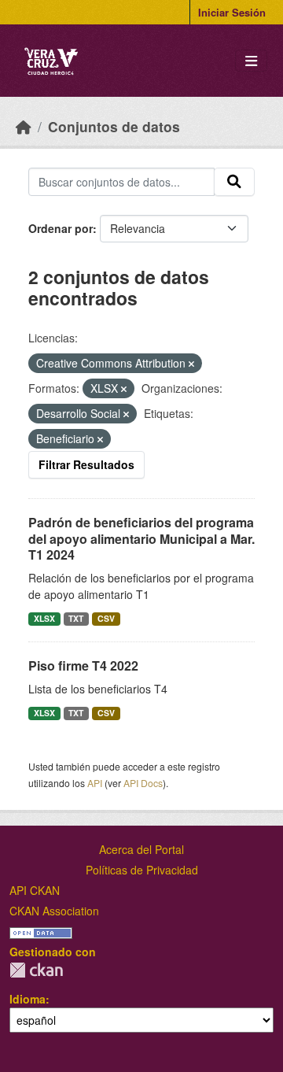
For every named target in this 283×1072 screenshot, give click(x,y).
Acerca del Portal (141, 849)
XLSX (44, 618)
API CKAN (34, 890)
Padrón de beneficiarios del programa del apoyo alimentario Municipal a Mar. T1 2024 (141, 538)
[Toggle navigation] (251, 61)
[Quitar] (191, 363)
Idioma (27, 999)
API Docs (143, 782)
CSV (106, 618)
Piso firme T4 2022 (83, 665)
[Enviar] (234, 182)
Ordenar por (60, 228)
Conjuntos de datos (114, 126)
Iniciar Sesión (232, 12)
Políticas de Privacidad (142, 870)
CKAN (36, 970)
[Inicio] (23, 126)
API (94, 782)
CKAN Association (54, 911)
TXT (75, 618)
